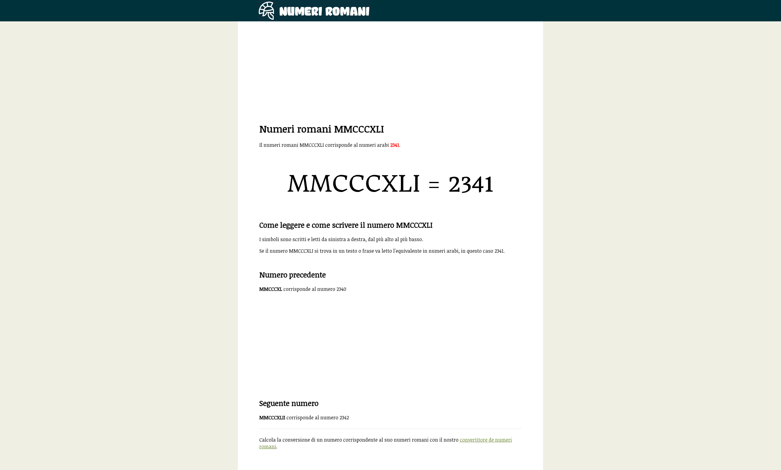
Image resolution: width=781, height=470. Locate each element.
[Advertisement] (390, 79)
